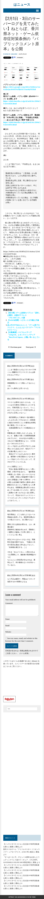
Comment (9, 603)
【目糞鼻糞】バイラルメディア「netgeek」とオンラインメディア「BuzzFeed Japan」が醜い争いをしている (23, 336)
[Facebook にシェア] (12, 57)
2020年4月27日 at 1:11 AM (20, 379)
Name (7, 619)
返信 (32, 366)
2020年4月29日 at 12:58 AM (21, 575)
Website (8, 632)
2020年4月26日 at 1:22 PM (21, 366)
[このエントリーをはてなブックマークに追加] (14, 57)
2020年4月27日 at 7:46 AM (21, 510)
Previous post (15, 347)
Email (7, 625)
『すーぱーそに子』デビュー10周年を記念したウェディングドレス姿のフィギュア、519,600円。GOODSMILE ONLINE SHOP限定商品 (21, 859)
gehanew (14, 54)
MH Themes (33, 897)
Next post (30, 347)
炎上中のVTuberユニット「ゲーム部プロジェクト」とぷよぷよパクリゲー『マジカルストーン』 (23, 327)
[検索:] (22, 708)
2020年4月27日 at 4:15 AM (21, 398)
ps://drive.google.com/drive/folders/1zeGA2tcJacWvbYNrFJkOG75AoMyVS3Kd (21, 88)
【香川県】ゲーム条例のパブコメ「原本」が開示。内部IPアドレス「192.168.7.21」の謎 (23, 315)
